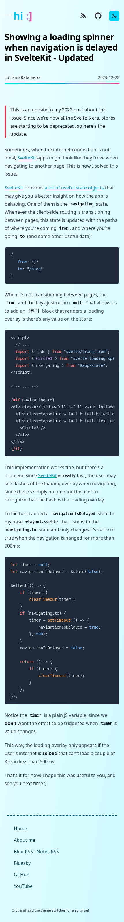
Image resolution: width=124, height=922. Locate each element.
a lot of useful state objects (74, 188)
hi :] (22, 16)
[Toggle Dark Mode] (114, 16)
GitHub (21, 874)
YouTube (23, 886)
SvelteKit (26, 158)
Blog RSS (23, 851)
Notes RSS (48, 851)
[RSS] (83, 16)
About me (24, 840)
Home (20, 828)
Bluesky (22, 863)
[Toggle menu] (7, 15)
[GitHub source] (98, 16)
